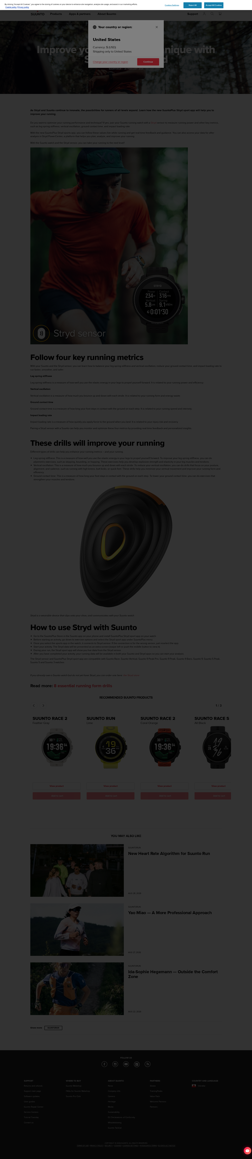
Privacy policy (23, 7)
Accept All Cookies (214, 5)
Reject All (193, 5)
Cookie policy (11, 7)
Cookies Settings (172, 5)
